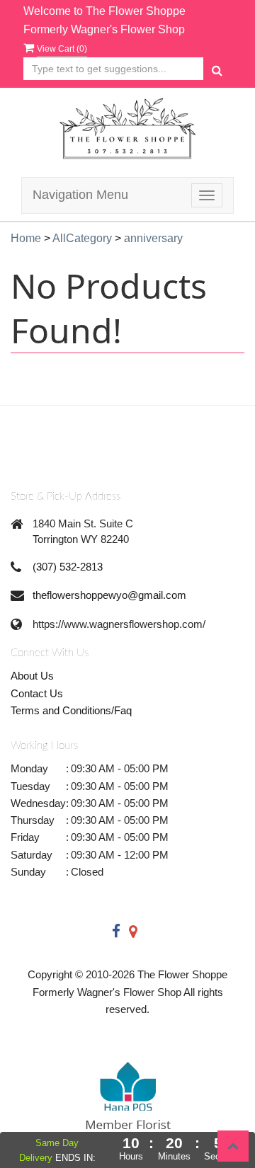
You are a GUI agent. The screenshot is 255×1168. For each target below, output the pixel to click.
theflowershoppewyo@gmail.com (109, 595)
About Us (32, 676)
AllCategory (82, 238)
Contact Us (37, 693)
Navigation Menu (80, 195)
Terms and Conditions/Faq (71, 710)
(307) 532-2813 (68, 567)
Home (26, 238)
